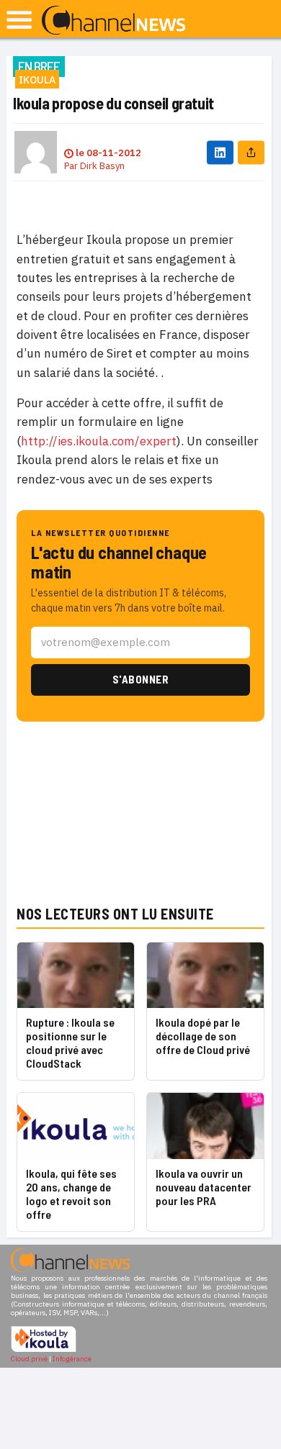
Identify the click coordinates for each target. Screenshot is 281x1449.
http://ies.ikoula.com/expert (99, 441)
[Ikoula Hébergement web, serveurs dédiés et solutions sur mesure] (43, 1350)
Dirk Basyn (102, 166)
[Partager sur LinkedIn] (220, 152)
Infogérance (72, 1358)
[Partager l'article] (251, 152)
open (19, 19)
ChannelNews (113, 21)
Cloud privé (29, 1358)
